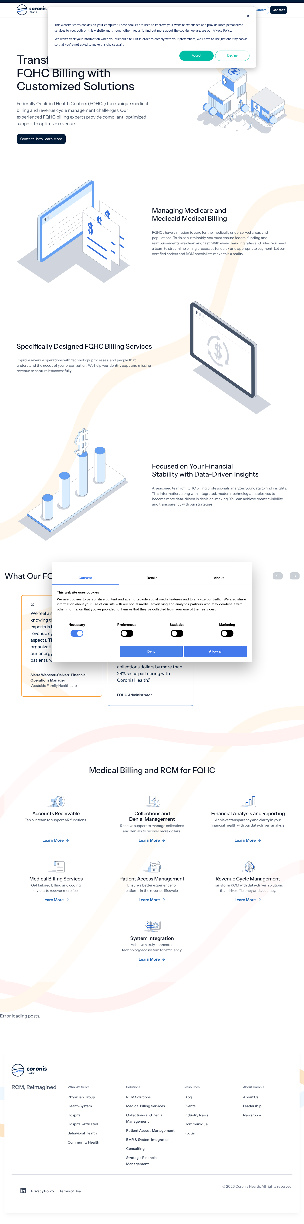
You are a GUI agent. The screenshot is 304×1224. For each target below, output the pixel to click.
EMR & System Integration (148, 1139)
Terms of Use (70, 1191)
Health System (80, 1106)
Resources (192, 1087)
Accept (196, 55)
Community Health (83, 1142)
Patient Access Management (150, 1130)
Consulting (135, 1148)
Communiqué (196, 1124)
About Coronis (253, 1087)
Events (190, 1106)
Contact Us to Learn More (41, 139)
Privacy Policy (42, 1191)
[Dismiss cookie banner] (247, 17)
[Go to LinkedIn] (23, 1192)
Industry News (196, 1115)
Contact (279, 10)
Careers (260, 10)
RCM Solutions (138, 1097)
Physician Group (81, 1097)
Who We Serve (78, 1087)
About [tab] (219, 578)
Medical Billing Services (145, 1106)
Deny (151, 651)
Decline (232, 55)
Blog (188, 1097)
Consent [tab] (85, 578)
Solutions (133, 1087)
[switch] (127, 633)
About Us (250, 1097)
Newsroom (252, 1115)
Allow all (215, 651)
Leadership (252, 1106)
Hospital (74, 1115)
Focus (189, 1133)
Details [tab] (152, 578)
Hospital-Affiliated (83, 1124)
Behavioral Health (82, 1133)
